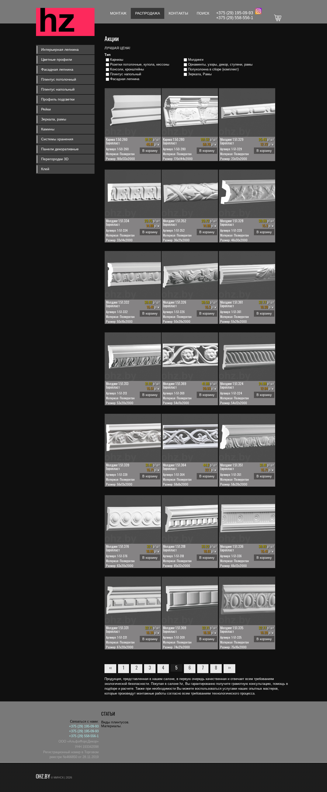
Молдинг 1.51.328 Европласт (231, 222)
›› (229, 667)
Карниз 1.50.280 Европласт (173, 141)
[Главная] (65, 22)
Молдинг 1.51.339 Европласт (117, 466)
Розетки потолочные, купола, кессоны (139, 64)
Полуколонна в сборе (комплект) (213, 69)
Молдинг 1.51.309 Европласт (174, 629)
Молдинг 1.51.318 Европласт (174, 548)
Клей (45, 169)
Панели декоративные (60, 149)
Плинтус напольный (58, 89)
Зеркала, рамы (53, 119)
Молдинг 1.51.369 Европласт (174, 385)
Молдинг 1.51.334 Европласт (117, 222)
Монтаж (118, 13)
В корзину (150, 151)
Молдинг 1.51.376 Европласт (117, 548)
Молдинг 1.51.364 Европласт (174, 466)
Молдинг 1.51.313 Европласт (117, 385)
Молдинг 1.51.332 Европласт (117, 304)
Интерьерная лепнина (60, 49)
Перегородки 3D (54, 159)
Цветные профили (56, 59)
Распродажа (147, 13)
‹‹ (110, 667)
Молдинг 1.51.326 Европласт (174, 304)
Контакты (178, 13)
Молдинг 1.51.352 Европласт (174, 222)
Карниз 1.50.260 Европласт (116, 141)
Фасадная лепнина (57, 69)
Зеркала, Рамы (200, 74)
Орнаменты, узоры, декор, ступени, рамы (220, 64)
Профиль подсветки (58, 99)
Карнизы (116, 59)
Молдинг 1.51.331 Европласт (117, 629)
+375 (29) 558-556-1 (234, 18)
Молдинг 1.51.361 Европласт (231, 304)
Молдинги (195, 59)
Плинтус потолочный (58, 79)
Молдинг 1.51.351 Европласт (231, 466)
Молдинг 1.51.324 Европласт (231, 385)
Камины (47, 129)
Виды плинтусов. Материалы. (115, 724)
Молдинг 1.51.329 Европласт (231, 141)
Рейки (46, 109)
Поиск (203, 13)
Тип (107, 55)
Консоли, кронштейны (127, 69)
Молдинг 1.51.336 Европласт (231, 548)
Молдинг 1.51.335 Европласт (231, 629)
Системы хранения (57, 139)
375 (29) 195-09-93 (235, 13)
